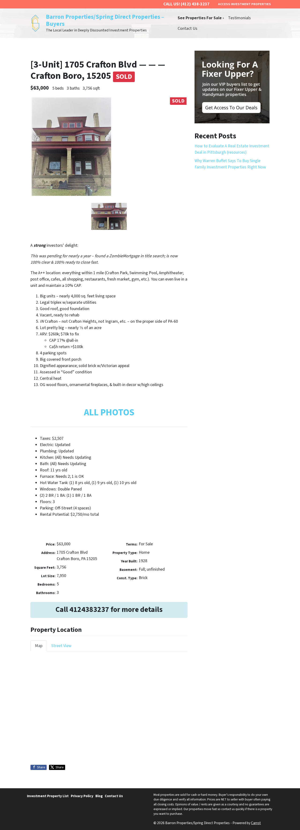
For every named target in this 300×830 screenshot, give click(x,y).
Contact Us (187, 28)
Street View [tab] (61, 646)
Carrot (256, 823)
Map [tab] (38, 646)
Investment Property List (48, 796)
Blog (99, 796)
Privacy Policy (82, 796)
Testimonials (239, 18)
